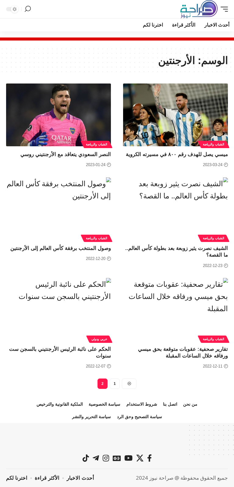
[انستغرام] (106, 458)
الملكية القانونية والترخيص (60, 404)
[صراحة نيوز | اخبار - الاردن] (199, 9)
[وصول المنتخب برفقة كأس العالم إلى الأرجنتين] (58, 208)
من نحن (190, 404)
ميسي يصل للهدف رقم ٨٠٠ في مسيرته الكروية (177, 154)
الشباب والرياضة (213, 144)
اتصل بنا (170, 404)
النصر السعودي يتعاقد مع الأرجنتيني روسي (65, 154)
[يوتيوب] (128, 458)
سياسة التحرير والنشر (91, 416)
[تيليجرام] (96, 458)
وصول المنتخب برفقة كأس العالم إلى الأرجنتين (60, 248)
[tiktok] (85, 458)
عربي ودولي (99, 339)
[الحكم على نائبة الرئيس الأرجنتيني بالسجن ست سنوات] (58, 309)
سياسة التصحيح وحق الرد (139, 416)
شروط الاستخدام (141, 404)
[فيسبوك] (149, 458)
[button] (223, 9)
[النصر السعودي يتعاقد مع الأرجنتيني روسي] (58, 115)
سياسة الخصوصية (104, 404)
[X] (140, 458)
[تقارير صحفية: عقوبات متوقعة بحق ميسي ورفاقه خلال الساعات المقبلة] (175, 309)
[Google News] (116, 458)
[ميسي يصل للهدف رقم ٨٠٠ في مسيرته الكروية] (175, 115)
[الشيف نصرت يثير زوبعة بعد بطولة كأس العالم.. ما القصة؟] (175, 208)
